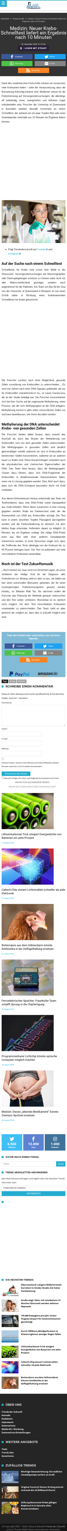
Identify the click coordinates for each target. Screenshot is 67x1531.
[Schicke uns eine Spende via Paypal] (19, 673)
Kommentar (7, 702)
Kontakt (6, 1415)
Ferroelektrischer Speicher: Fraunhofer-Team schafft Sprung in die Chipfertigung (29, 1002)
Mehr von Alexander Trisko (32, 782)
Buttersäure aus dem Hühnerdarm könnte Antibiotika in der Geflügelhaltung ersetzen (28, 947)
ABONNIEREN (33, 1193)
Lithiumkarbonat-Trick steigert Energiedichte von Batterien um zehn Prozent (31, 836)
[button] (17, 56)
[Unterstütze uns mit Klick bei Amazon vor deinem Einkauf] (48, 673)
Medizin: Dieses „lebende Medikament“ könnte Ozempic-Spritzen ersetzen (30, 1113)
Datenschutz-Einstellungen (16, 1432)
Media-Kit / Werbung (12, 1429)
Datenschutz (8, 1425)
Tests (4, 1449)
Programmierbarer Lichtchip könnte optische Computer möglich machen (29, 1058)
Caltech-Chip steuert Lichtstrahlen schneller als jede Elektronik (33, 891)
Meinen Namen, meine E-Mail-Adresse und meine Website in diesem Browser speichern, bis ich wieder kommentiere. (30, 764)
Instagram (13, 253)
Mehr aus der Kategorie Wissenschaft (32, 786)
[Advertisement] (33, 162)
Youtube (41, 249)
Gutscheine (8, 1455)
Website (5, 748)
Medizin (21, 681)
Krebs (12, 681)
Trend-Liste (8, 1452)
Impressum (7, 1422)
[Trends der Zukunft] (33, 6)
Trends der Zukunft (12, 1411)
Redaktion (7, 1418)
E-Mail (5, 739)
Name (5, 728)
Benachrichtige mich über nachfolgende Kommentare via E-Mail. (31, 778)
